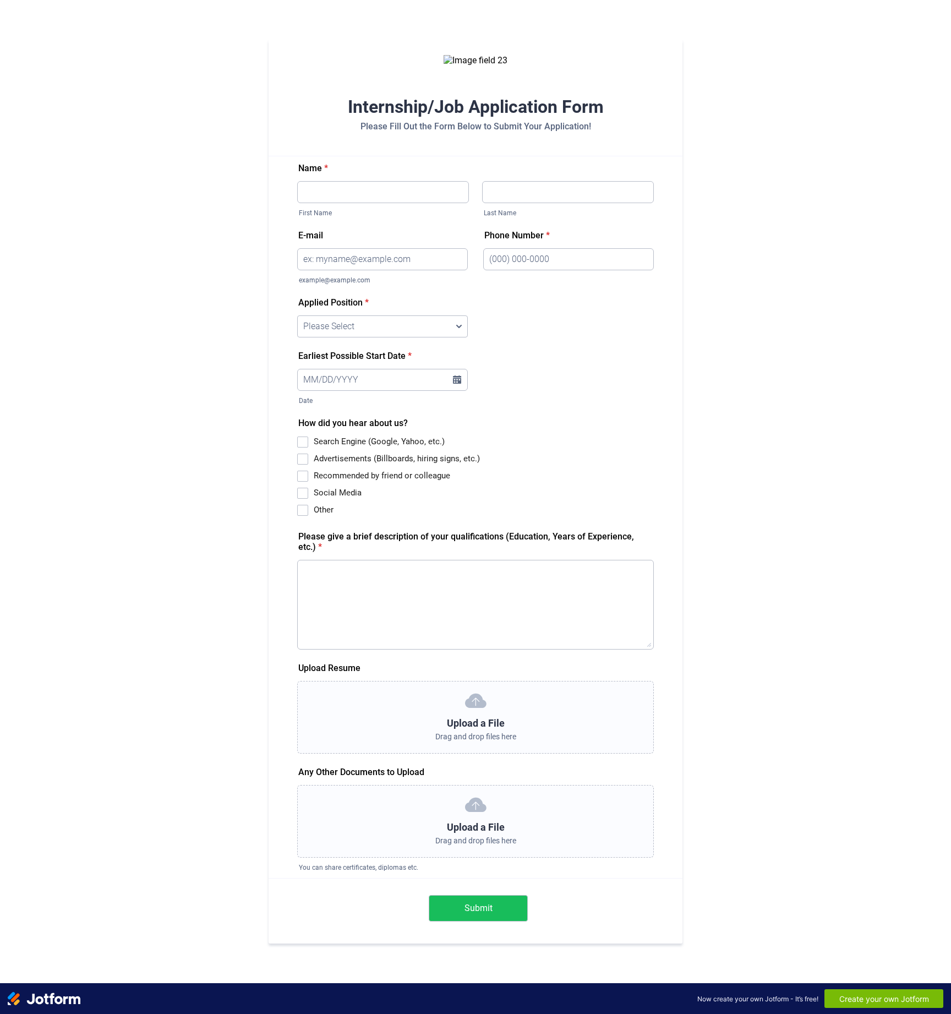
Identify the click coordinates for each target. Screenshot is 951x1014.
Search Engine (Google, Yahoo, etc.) (379, 441)
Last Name (500, 213)
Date (306, 401)
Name (313, 168)
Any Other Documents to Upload (361, 772)
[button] (457, 380)
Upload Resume (329, 668)
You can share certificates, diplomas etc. (358, 867)
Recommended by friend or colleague (382, 476)
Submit (478, 908)
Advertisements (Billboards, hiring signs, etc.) (397, 459)
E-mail (310, 235)
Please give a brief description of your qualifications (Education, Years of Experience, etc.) (466, 541)
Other (324, 510)
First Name (315, 213)
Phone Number (517, 235)
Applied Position (333, 302)
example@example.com (334, 280)
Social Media (338, 493)
